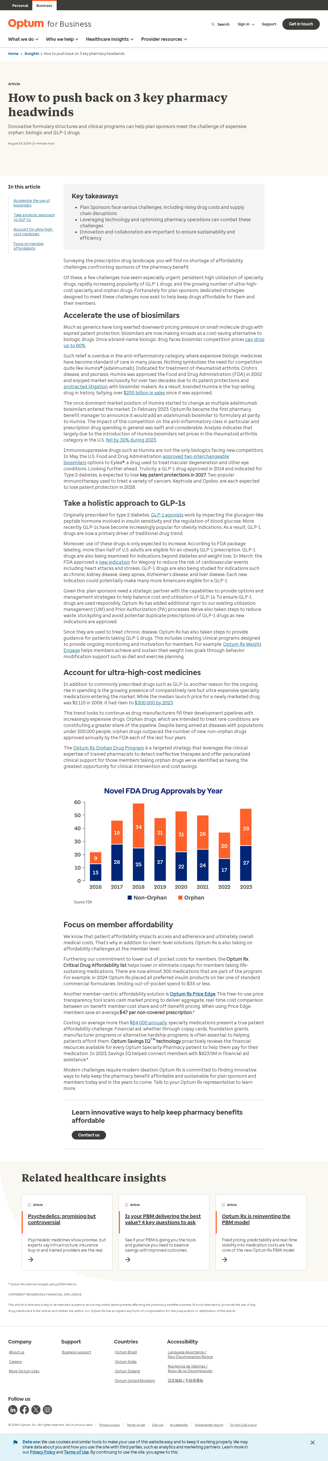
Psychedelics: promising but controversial (62, 1219)
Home (13, 54)
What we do (21, 39)
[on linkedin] (12, 1409)
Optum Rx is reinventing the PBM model (256, 1219)
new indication (114, 562)
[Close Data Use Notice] (313, 1442)
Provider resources (161, 39)
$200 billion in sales (144, 393)
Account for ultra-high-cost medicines (33, 231)
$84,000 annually (148, 1023)
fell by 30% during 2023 (131, 440)
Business (44, 6)
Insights (32, 54)
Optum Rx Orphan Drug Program (108, 748)
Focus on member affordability (29, 246)
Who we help (60, 39)
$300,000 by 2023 (154, 703)
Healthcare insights (107, 39)
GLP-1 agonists (167, 515)
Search (224, 24)
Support (269, 24)
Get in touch (301, 24)
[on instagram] (47, 1409)
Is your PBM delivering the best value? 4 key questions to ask (163, 1219)
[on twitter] (35, 1409)
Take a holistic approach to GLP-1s (34, 217)
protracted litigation (86, 386)
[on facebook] (24, 1409)
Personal (20, 6)
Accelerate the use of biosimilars (32, 203)
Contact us (89, 1135)
